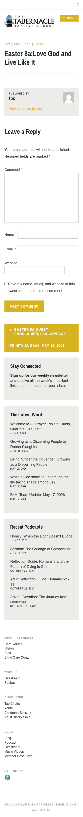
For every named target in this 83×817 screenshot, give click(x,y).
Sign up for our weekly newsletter (39, 375)
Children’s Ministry (17, 712)
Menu (71, 18)
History (9, 648)
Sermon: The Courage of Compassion (40, 548)
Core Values (13, 643)
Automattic (41, 810)
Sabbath (10, 682)
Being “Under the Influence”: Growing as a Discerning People (40, 461)
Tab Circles (12, 703)
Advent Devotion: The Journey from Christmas (38, 599)
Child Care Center (17, 657)
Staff (7, 652)
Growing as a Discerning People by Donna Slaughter (38, 444)
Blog (7, 737)
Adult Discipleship (17, 717)
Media (40, 44)
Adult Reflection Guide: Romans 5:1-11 (39, 581)
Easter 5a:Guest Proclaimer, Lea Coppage (40, 331)
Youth (8, 708)
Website (10, 262)
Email (10, 248)
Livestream (12, 678)
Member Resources (18, 756)
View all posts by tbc (25, 108)
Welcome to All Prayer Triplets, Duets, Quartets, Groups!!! (40, 426)
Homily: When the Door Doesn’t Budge (41, 535)
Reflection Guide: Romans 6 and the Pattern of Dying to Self (39, 563)
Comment (13, 169)
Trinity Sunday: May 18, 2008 (37, 345)
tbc (27, 44)
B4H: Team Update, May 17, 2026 (37, 494)
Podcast (10, 742)
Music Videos (14, 751)
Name (10, 234)
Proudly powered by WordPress (29, 804)
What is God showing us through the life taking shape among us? (39, 479)
